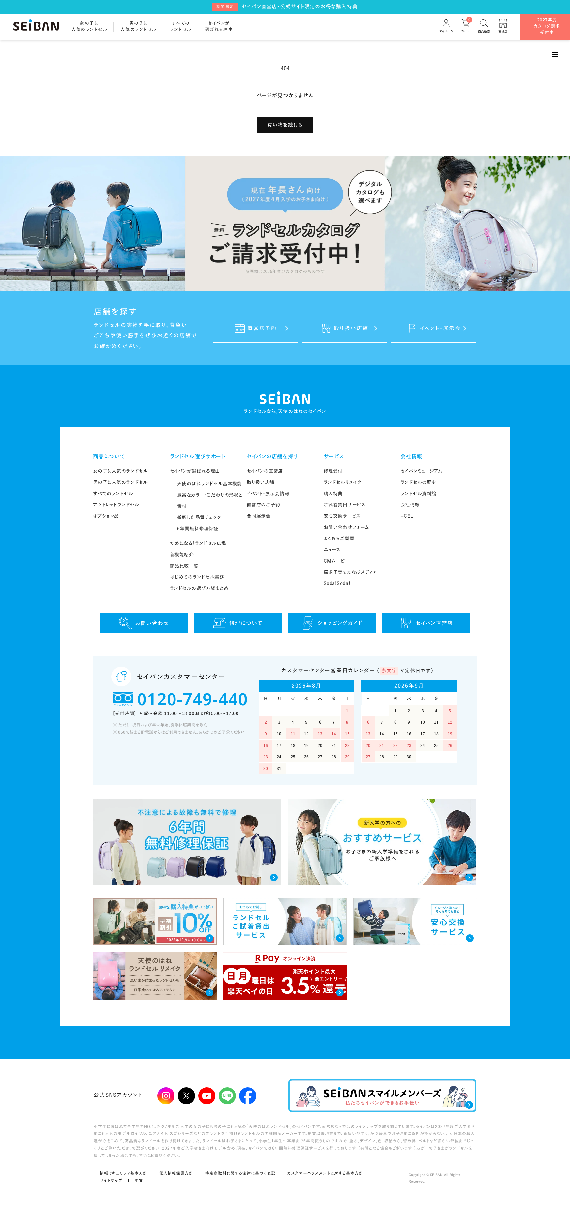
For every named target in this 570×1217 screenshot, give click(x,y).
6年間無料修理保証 (197, 528)
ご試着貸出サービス (345, 505)
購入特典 (333, 493)
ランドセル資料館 (418, 493)
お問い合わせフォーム (346, 527)
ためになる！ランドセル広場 (198, 543)
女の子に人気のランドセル (120, 471)
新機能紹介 (182, 554)
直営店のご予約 (263, 505)
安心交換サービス (342, 516)
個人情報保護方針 (176, 1173)
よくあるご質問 (339, 538)
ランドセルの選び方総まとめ (199, 588)
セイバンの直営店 (265, 471)
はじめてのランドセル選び (197, 577)
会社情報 (411, 456)
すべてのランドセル (113, 493)
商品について (109, 456)
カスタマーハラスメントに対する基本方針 (325, 1173)
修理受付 (333, 471)
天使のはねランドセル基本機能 (209, 483)
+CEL (406, 516)
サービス (334, 456)
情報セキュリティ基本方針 (123, 1173)
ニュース (332, 549)
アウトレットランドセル (116, 505)
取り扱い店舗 (260, 482)
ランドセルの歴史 (418, 482)
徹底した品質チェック (199, 517)
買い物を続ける (285, 124)
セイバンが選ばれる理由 (195, 471)
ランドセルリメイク (343, 482)
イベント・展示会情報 (268, 493)
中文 (139, 1180)
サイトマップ (111, 1180)
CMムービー (336, 561)
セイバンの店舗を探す (273, 456)
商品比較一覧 (184, 566)
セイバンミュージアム (421, 471)
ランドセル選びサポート (198, 456)
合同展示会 (259, 516)
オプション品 (106, 516)
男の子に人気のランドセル (120, 482)
